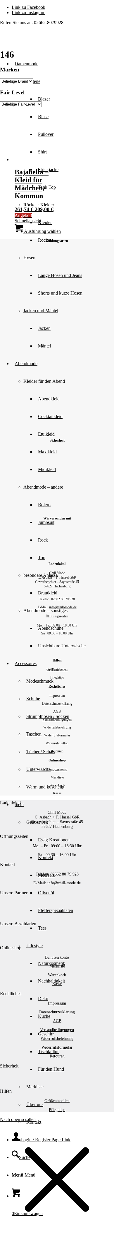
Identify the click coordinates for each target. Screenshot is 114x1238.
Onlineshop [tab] (10, 947)
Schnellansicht (28, 220)
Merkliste (57, 777)
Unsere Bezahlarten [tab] (18, 923)
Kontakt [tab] (7, 864)
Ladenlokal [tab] (10, 802)
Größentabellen (57, 669)
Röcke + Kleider (38, 204)
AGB (57, 711)
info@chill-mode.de (63, 607)
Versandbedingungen (57, 719)
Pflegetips (57, 677)
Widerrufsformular (57, 735)
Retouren (57, 751)
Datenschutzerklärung (57, 703)
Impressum (57, 696)
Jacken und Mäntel (40, 310)
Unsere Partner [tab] (13, 892)
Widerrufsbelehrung (57, 727)
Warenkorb (57, 785)
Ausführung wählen (42, 231)
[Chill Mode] (44, 41)
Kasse (57, 793)
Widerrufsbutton (57, 743)
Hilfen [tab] (6, 1091)
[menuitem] (68, 275)
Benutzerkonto (57, 769)
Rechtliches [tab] (10, 993)
